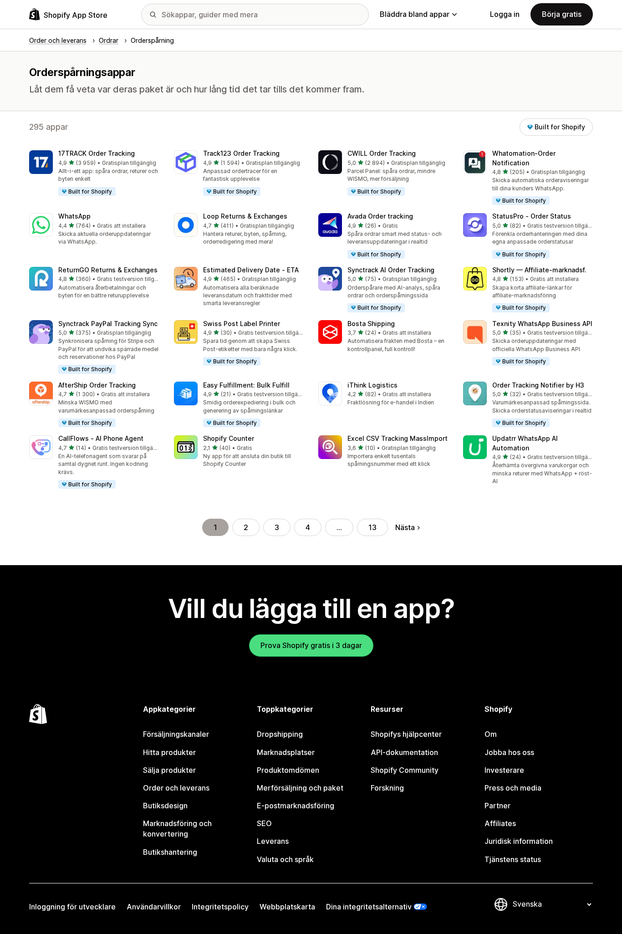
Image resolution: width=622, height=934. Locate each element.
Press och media (512, 787)
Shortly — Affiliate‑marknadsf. (539, 270)
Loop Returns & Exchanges (245, 216)
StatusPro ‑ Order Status (531, 216)
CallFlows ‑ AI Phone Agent (100, 438)
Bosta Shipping (371, 323)
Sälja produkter (169, 770)
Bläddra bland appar (414, 14)
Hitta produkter (169, 752)
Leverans (273, 841)
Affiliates (500, 823)
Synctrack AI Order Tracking (390, 270)
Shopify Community (404, 770)
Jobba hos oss (509, 752)
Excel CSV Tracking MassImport (397, 438)
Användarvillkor (154, 906)
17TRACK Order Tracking (96, 153)
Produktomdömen (288, 770)
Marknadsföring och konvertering (177, 828)
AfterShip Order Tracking (97, 385)
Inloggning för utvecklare (72, 906)
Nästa (405, 527)
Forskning (387, 787)
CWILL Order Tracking (381, 153)
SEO (264, 823)
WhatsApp (74, 216)
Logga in (505, 14)
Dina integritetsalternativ (369, 906)
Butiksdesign (165, 805)
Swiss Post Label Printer (241, 323)
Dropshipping (280, 734)
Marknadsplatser (286, 752)
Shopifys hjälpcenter (406, 734)
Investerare (504, 770)
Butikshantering (170, 852)
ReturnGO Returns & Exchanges (108, 270)
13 (372, 527)
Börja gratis (561, 14)
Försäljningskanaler (176, 734)
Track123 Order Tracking (241, 153)
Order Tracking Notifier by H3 (538, 385)
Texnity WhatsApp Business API (542, 323)
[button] (94, 173)
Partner (497, 805)
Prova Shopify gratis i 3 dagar (311, 645)
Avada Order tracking (380, 216)
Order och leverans (176, 787)
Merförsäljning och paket (300, 787)
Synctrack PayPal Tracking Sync (108, 323)
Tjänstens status (512, 859)
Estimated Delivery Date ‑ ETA (251, 270)
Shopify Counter (228, 438)
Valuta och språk (285, 859)
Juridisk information (518, 841)
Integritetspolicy (220, 906)
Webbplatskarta (287, 906)
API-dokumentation (404, 752)
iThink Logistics (372, 385)
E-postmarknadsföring (295, 805)
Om (490, 734)
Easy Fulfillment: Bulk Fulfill (246, 385)
